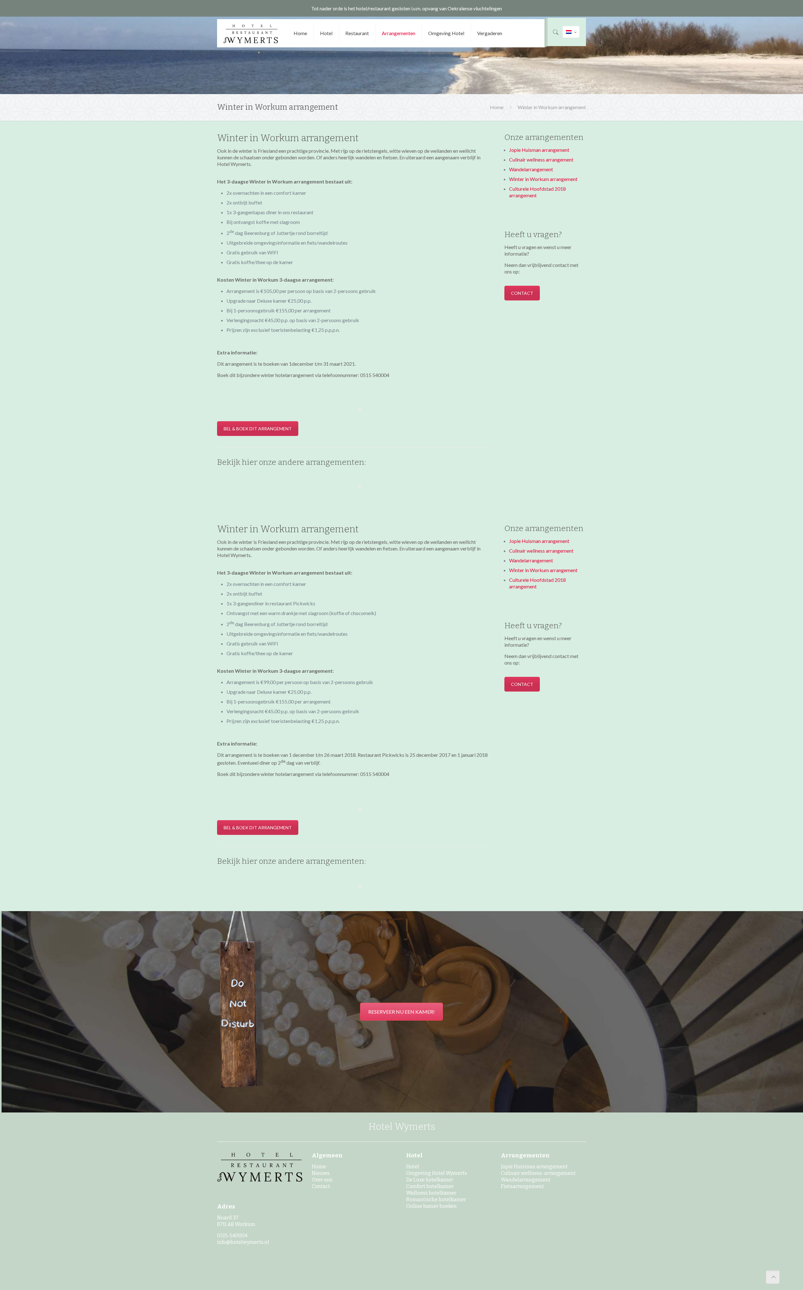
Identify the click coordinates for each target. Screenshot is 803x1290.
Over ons (322, 1180)
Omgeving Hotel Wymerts (436, 1173)
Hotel (412, 1167)
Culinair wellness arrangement (541, 159)
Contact (321, 1186)
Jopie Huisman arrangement (539, 150)
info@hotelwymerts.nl (243, 1242)
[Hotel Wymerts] (250, 33)
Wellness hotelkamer (431, 1193)
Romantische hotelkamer (436, 1199)
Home (496, 107)
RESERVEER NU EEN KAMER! (401, 1012)
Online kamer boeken (431, 1206)
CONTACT (522, 293)
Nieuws (321, 1173)
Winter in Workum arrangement (552, 107)
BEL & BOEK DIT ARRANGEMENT (258, 428)
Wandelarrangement (531, 169)
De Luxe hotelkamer (429, 1180)
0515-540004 (232, 1236)
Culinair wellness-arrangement (538, 1173)
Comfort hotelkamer (430, 1186)
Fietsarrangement (522, 1186)
